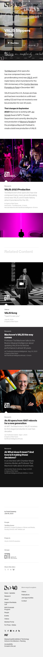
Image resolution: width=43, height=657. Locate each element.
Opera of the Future (12, 203)
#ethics (25, 473)
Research (7, 596)
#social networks (9, 207)
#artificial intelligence (25, 207)
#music (23, 355)
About (6, 599)
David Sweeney (11, 512)
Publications (25, 595)
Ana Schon (7, 205)
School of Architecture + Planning (15, 641)
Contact (24, 601)
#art (17, 207)
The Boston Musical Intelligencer (16, 351)
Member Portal (9, 622)
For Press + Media (10, 625)
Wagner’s (27, 121)
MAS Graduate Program (9, 608)
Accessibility (8, 644)
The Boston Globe (12, 435)
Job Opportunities (27, 598)
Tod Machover (10, 71)
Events (6, 616)
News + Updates (9, 593)
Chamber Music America (14, 469)
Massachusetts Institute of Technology (16, 639)
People (6, 613)
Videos (6, 619)
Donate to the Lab (10, 646)
